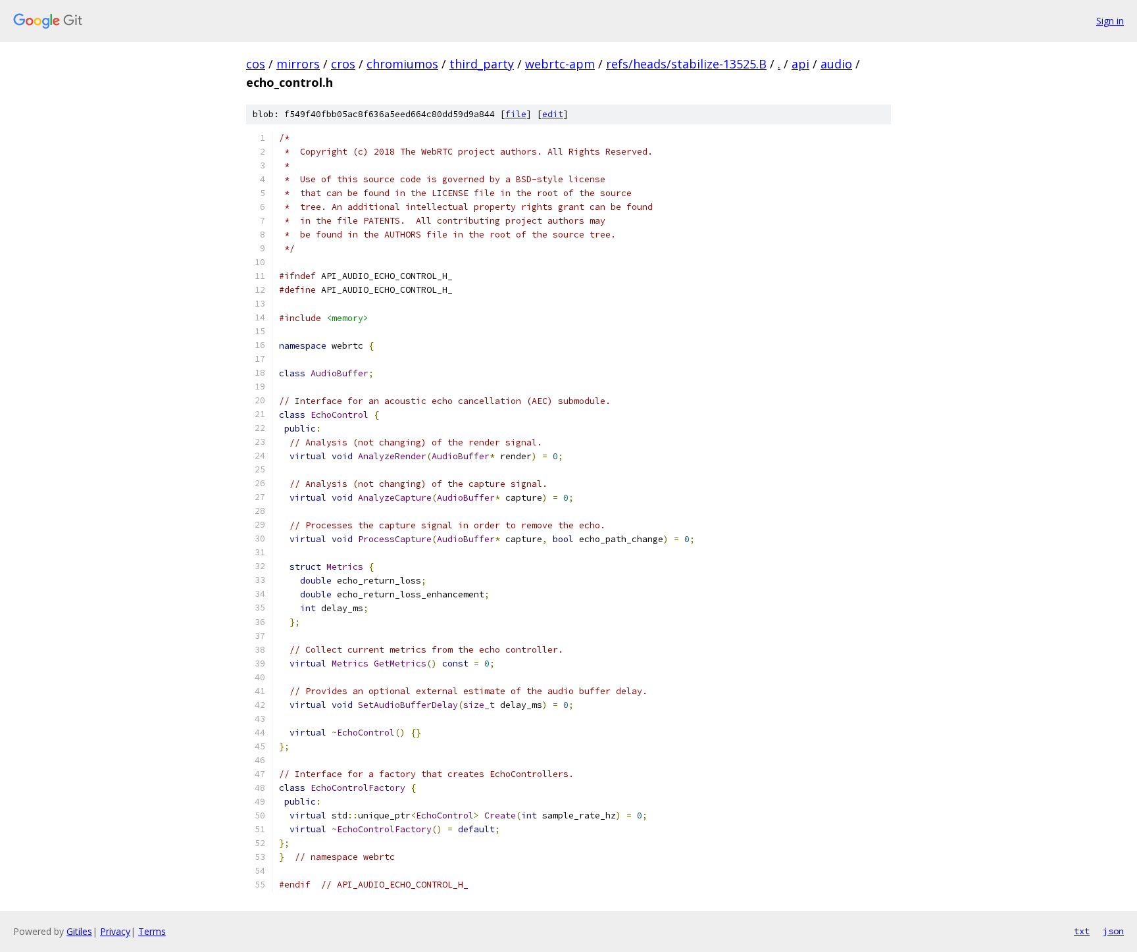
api (800, 64)
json (1113, 931)
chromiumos (402, 64)
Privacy (115, 931)
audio (836, 64)
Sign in (1110, 20)
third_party (481, 64)
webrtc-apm (560, 64)
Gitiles (79, 931)
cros (343, 64)
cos (255, 64)
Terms (152, 931)
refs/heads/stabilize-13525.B (686, 64)
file (515, 114)
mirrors (298, 64)
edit (552, 114)
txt (1082, 931)
